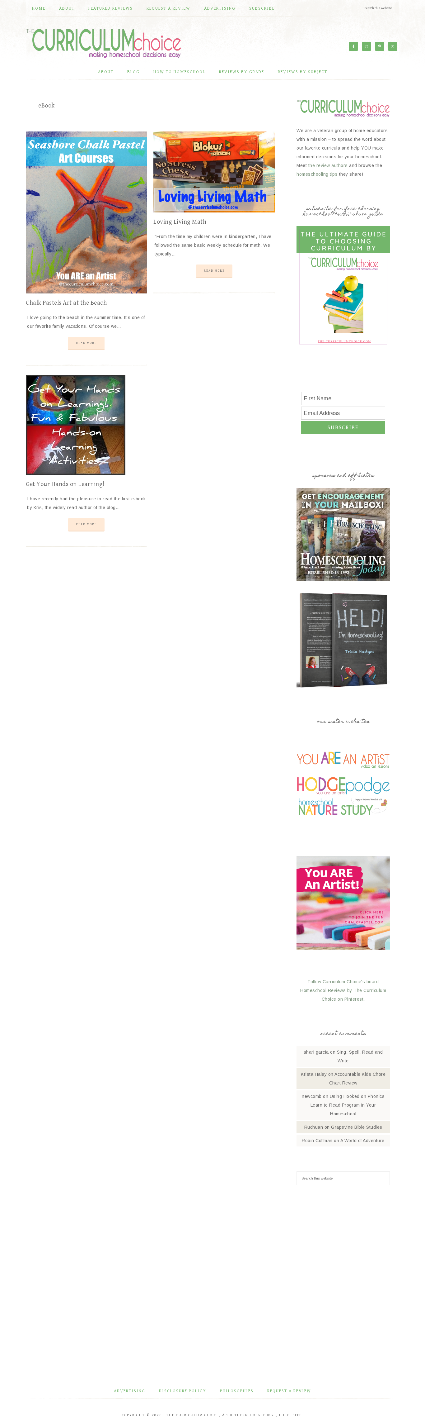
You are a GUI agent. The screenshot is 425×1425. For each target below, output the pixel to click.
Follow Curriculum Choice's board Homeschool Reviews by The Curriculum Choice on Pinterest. (343, 990)
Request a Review (289, 1391)
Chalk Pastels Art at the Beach (66, 303)
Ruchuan (313, 1127)
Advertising (129, 1391)
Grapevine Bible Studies (356, 1127)
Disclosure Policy (182, 1391)
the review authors (328, 165)
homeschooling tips (317, 174)
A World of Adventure (362, 1140)
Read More (86, 343)
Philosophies (237, 1391)
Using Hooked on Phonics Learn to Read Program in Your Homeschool (348, 1105)
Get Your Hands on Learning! (65, 484)
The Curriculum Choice (103, 43)
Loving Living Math (179, 222)
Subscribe (343, 427)
